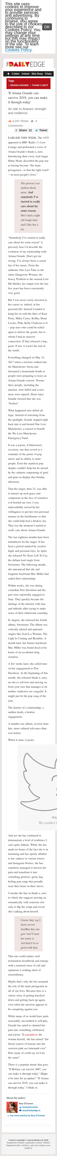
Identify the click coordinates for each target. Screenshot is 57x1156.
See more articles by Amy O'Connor (27, 1115)
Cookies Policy (18, 50)
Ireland (25, 73)
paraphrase (31, 1034)
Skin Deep (37, 73)
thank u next (40, 85)
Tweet (42, 130)
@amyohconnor (30, 1107)
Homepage (8, 74)
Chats (48, 73)
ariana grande (19, 85)
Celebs (15, 73)
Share (25, 130)
